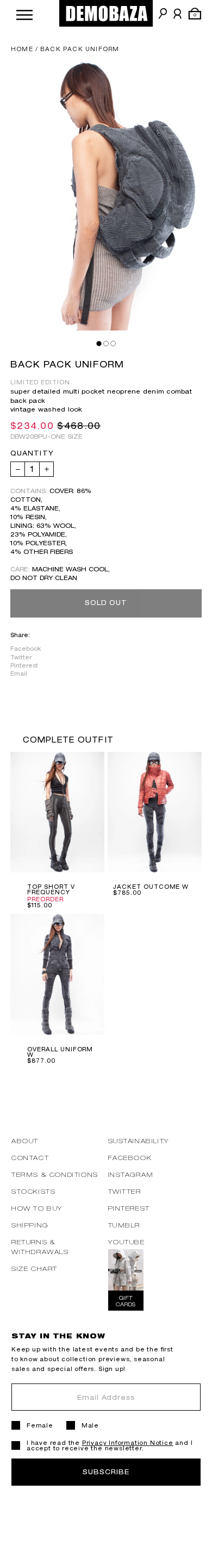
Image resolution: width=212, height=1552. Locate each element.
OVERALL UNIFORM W (60, 1051)
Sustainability (139, 1141)
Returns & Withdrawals (40, 1247)
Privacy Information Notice (127, 1442)
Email (18, 673)
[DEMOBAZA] (106, 13)
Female (40, 1425)
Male (90, 1425)
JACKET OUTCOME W (151, 886)
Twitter (21, 657)
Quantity (32, 453)
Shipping (29, 1225)
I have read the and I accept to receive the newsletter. (109, 1445)
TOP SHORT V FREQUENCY (51, 889)
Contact (30, 1158)
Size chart (34, 1268)
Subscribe (106, 1472)
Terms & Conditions (54, 1174)
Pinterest (24, 665)
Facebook (25, 648)
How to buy (37, 1208)
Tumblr (124, 1225)
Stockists (33, 1191)
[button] (24, 13)
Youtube (126, 1242)
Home (22, 49)
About (25, 1141)
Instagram (131, 1174)
